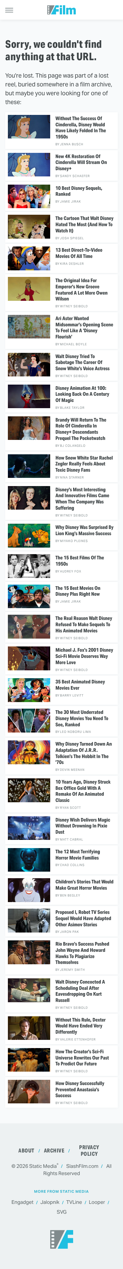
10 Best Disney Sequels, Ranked (78, 191)
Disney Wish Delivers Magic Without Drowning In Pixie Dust (82, 826)
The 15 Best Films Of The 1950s (79, 561)
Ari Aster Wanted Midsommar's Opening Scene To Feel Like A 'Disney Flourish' (84, 328)
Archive (54, 1150)
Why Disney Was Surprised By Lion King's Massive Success (84, 530)
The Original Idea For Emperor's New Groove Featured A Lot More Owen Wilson (81, 290)
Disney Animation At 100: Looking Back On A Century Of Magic (82, 394)
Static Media (43, 1166)
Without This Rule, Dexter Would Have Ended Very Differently (80, 1026)
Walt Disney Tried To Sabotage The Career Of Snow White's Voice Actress (82, 363)
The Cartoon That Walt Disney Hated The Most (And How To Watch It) (84, 224)
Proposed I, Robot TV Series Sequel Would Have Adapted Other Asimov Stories (83, 918)
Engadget (22, 1202)
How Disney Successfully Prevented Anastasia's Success (79, 1089)
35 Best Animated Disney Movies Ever (80, 685)
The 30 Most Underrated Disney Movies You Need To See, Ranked (81, 718)
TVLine (74, 1202)
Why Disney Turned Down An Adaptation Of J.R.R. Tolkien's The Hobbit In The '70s (83, 753)
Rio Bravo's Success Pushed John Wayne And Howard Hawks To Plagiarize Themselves (82, 953)
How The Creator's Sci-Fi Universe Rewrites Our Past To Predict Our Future (82, 1058)
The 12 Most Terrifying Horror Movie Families (77, 855)
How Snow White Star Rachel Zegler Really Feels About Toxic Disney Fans (84, 464)
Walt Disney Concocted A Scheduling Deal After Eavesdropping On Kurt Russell (80, 991)
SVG (62, 1212)
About (26, 1150)
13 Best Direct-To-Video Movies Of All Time (78, 253)
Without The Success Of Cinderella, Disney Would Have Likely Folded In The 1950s (80, 128)
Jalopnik (49, 1202)
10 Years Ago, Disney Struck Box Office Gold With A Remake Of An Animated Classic (83, 791)
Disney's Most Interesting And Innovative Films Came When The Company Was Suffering (82, 499)
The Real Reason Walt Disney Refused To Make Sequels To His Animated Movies (83, 624)
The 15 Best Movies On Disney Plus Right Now (77, 591)
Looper (97, 1202)
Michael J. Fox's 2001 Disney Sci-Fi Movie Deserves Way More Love (84, 656)
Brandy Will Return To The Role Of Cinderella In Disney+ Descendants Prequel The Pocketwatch (80, 429)
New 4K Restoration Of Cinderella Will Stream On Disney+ (81, 163)
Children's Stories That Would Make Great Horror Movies (84, 885)
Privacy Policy (89, 1150)
